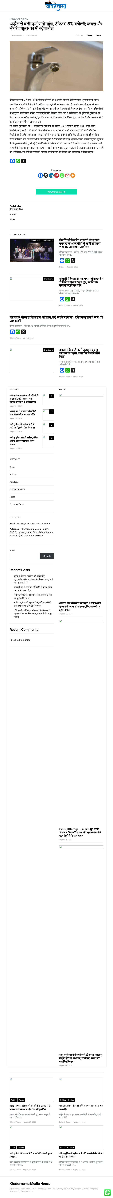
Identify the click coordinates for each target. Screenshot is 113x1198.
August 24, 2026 (16, 406)
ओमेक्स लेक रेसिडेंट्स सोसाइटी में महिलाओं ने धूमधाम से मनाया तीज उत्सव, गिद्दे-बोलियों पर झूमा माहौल (33, 613)
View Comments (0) (56, 192)
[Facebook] (40, 175)
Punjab (21, 1100)
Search (12, 550)
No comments (16, 36)
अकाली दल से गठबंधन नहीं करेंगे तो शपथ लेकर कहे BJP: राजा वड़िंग (33, 589)
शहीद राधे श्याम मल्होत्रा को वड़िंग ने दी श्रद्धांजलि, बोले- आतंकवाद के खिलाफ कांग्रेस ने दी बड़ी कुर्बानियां (24, 398)
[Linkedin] (51, 175)
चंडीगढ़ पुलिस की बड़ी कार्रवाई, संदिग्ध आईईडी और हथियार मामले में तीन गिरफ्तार (24, 441)
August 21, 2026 (65, 840)
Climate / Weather (18, 489)
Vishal (12, 219)
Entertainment (47, 240)
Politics (13, 474)
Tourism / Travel (17, 504)
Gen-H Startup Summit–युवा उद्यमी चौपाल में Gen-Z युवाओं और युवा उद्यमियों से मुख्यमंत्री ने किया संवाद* (80, 832)
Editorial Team (64, 305)
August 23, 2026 (16, 448)
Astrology (14, 482)
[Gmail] (67, 175)
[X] (45, 175)
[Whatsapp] (62, 175)
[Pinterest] (56, 175)
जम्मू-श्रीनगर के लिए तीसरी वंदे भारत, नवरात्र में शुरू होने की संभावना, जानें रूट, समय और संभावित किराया (80, 1058)
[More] (72, 175)
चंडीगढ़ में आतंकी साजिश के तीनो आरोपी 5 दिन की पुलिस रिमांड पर (33, 596)
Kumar (61, 267)
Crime (12, 467)
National (21, 1147)
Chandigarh (19, 19)
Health (12, 497)
